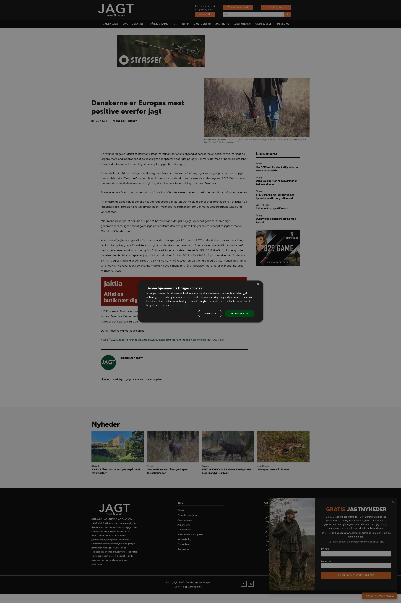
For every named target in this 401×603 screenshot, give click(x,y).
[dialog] (200, 301)
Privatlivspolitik (181, 305)
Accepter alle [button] (240, 313)
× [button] (258, 284)
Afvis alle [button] (210, 313)
